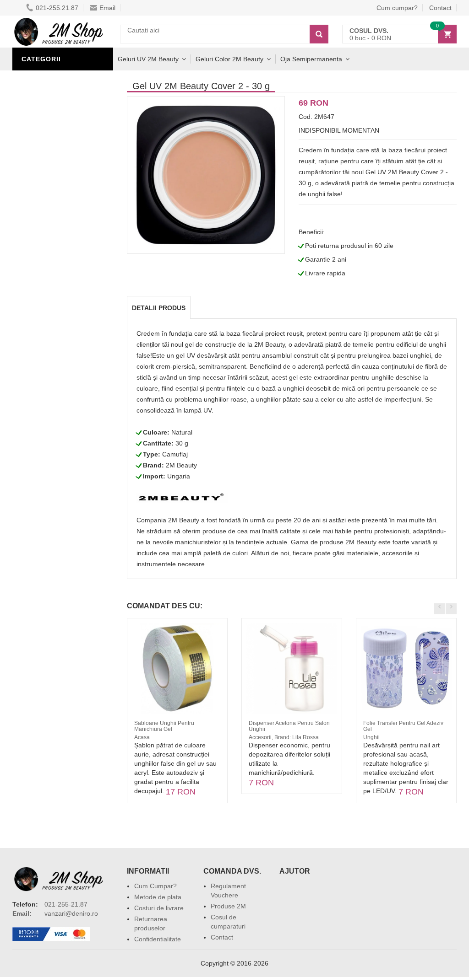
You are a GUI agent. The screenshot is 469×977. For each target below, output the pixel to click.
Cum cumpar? (397, 7)
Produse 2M (228, 906)
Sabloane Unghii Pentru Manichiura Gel (164, 726)
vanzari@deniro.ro (71, 913)
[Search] (319, 34)
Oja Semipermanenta (311, 59)
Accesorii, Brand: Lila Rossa (284, 737)
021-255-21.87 (65, 904)
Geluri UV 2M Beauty (148, 59)
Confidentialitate (157, 939)
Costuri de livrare (159, 908)
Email (107, 7)
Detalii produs (158, 307)
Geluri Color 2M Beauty (229, 59)
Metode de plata (157, 897)
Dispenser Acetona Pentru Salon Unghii (289, 726)
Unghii (371, 737)
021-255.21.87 (57, 7)
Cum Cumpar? (155, 886)
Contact (222, 937)
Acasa (142, 737)
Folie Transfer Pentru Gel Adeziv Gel (403, 726)
